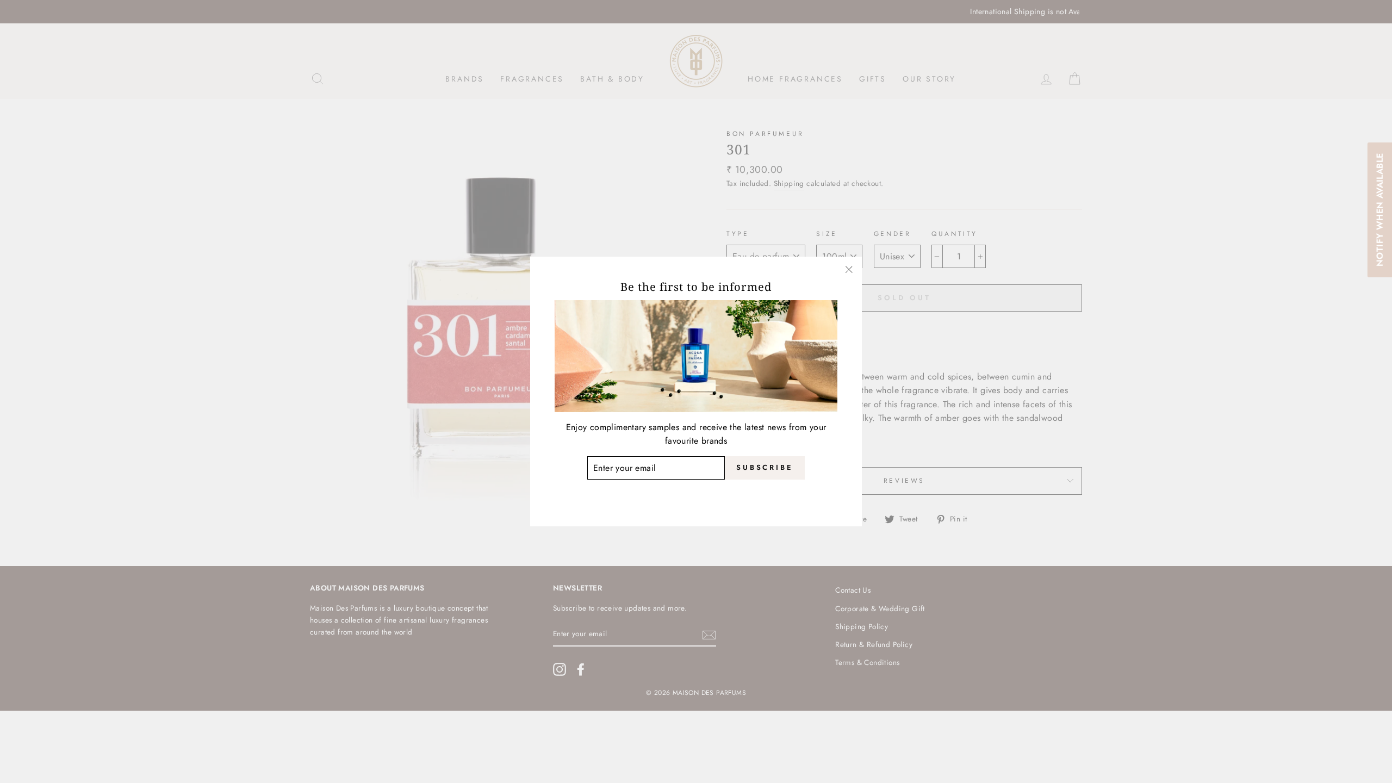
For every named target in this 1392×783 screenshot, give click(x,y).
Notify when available (1379, 209)
